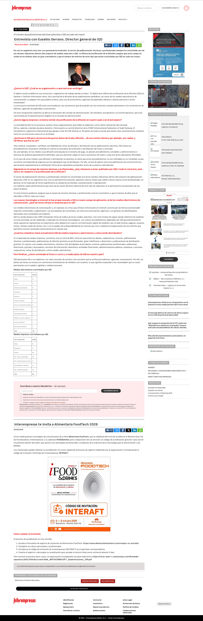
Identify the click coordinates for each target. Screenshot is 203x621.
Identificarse (68, 600)
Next (187, 96)
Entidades (111, 19)
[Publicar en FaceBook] (121, 45)
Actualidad (55, 19)
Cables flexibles (170, 127)
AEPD (69, 410)
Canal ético (97, 603)
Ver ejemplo (59, 386)
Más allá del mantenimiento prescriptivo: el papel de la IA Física (166, 337)
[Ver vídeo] (168, 96)
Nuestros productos (101, 607)
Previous (150, 96)
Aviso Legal (39, 402)
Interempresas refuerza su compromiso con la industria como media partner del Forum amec (168, 303)
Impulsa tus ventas (155, 390)
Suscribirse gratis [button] (170, 8)
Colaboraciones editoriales (129, 611)
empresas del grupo (125, 406)
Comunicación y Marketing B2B (160, 393)
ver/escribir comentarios (79, 589)
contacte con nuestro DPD (116, 408)
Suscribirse (168, 259)
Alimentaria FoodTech (79, 436)
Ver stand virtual (108, 581)
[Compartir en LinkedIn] (133, 45)
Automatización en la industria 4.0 (30, 19)
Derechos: (39, 408)
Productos (77, 19)
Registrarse (68, 603)
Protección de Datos (131, 603)
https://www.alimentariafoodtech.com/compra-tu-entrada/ (111, 543)
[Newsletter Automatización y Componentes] (168, 222)
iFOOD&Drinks (63, 439)
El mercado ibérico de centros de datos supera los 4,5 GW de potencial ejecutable (168, 314)
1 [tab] (167, 109)
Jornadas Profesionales (157, 388)
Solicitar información (89, 581)
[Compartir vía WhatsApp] (139, 45)
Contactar (97, 600)
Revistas (122, 19)
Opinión (66, 19)
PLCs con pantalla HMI (172, 140)
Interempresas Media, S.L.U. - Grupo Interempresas (105, 618)
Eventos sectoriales (155, 396)
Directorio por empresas (159, 377)
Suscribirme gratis (111, 391)
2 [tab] (170, 109)
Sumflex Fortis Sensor (173, 166)
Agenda (101, 19)
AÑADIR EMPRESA (164, 604)
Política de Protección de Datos (55, 402)
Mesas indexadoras (171, 179)
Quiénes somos (99, 610)
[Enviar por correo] (115, 45)
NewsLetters (68, 607)
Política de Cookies (131, 607)
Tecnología (90, 19)
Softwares (167, 153)
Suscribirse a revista (71, 610)
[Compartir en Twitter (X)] (127, 45)
